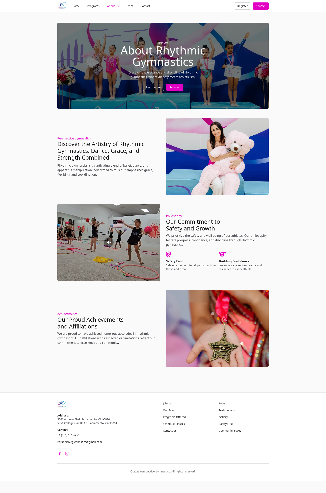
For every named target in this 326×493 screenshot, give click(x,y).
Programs (93, 6)
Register (242, 6)
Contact (145, 6)
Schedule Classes (174, 424)
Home (76, 6)
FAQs (222, 403)
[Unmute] (108, 242)
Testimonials (227, 410)
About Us (113, 6)
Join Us (167, 403)
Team (129, 6)
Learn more (153, 87)
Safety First (226, 424)
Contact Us (170, 430)
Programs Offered (174, 417)
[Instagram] (67, 453)
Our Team (169, 410)
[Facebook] (60, 453)
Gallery (223, 417)
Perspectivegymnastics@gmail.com (79, 442)
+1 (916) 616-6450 (68, 435)
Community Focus (230, 430)
